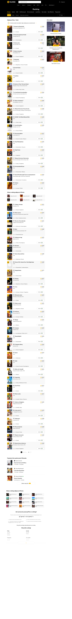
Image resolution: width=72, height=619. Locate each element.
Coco (16, 286)
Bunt (16, 229)
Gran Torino (17, 385)
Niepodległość (18, 336)
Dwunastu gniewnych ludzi (20, 34)
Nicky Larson (18, 212)
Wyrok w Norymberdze (20, 221)
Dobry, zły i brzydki (19, 369)
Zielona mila (17, 43)
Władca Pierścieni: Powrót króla (22, 108)
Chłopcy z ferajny (19, 204)
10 (28, 452)
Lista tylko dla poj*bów (19, 470)
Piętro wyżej (17, 393)
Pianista (16, 278)
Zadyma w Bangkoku (19, 402)
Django (16, 319)
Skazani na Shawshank (19, 26)
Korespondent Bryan (19, 166)
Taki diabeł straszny (56, 63)
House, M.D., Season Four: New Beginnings (24, 262)
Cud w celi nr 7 (18, 410)
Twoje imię (17, 377)
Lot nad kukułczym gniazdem (20, 92)
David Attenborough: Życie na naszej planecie (25, 174)
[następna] (31, 452)
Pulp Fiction (17, 150)
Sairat (16, 352)
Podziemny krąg (18, 237)
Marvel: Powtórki (18, 478)
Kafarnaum (17, 418)
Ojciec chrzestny (18, 51)
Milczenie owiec (18, 295)
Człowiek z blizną (18, 344)
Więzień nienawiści (19, 435)
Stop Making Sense (19, 141)
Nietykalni (16, 59)
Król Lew (17, 311)
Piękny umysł (18, 303)
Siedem (16, 182)
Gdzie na (39, 31)
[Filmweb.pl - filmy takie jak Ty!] (11, 2)
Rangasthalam (18, 270)
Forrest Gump (17, 67)
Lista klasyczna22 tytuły (19, 479)
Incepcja (17, 328)
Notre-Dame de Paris (19, 253)
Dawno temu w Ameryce (20, 443)
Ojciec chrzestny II (19, 100)
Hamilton (16, 75)
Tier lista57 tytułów (19, 464)
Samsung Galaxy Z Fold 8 (55, 33)
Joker (16, 361)
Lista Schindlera (18, 125)
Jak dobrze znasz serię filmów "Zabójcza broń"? (55, 48)
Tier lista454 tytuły (19, 472)
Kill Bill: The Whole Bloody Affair (22, 117)
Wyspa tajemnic (18, 426)
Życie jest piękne (18, 133)
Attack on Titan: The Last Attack (21, 84)
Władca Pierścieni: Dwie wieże (22, 158)
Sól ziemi (17, 245)
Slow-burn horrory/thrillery (20, 462)
